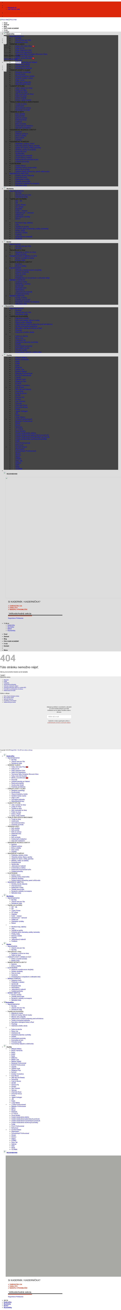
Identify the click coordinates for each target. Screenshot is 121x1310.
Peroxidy (18, 60)
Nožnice (18, 132)
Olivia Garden (20, 431)
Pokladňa (6, 683)
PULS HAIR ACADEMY (11, 28)
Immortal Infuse (21, 407)
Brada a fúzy (20, 260)
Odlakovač (19, 215)
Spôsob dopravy (8, 699)
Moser (17, 425)
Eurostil (18, 383)
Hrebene (18, 122)
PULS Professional (22, 443)
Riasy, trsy (19, 338)
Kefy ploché (20, 116)
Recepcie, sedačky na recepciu (27, 183)
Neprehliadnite (15, 36)
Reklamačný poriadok (10, 702)
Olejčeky (18, 209)
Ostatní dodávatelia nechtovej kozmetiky (31, 439)
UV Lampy (19, 207)
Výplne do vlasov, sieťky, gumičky (28, 148)
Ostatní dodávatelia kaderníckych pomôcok (32, 435)
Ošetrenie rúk (20, 340)
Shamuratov (20, 449)
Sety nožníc (19, 138)
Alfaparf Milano (21, 357)
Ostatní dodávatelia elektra (25, 433)
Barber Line (19, 369)
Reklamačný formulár (10, 690)
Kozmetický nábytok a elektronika (28, 352)
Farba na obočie (21, 336)
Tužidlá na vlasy (21, 92)
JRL (16, 413)
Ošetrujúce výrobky (22, 217)
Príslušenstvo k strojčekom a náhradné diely (32, 278)
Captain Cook (20, 379)
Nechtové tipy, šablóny (24, 223)
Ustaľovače (19, 106)
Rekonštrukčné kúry (23, 84)
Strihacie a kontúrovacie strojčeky (28, 270)
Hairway (18, 403)
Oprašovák (19, 286)
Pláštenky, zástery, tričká (24, 144)
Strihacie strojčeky (22, 169)
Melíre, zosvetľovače (23, 58)
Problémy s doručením (10, 700)
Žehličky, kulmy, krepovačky (25, 167)
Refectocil (19, 445)
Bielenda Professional (23, 373)
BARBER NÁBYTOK (16, 296)
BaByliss (18, 367)
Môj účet (6, 680)
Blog (5, 26)
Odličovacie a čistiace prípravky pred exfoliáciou (33, 324)
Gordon (18, 399)
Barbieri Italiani (21, 371)
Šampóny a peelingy (23, 72)
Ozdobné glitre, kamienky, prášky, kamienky (31, 229)
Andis (17, 361)
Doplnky (18, 140)
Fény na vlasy (20, 274)
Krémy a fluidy (20, 98)
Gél (16, 203)
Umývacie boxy (21, 177)
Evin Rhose (19, 387)
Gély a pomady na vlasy (24, 94)
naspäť (3, 675)
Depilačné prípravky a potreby (26, 342)
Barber (9, 242)
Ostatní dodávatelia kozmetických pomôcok (32, 437)
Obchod (6, 25)
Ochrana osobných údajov (11, 686)
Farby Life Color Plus (23, 46)
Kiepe (17, 415)
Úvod (5, 23)
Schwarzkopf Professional (25, 451)
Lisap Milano (20, 417)
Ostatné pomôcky (22, 162)
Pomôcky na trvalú (22, 110)
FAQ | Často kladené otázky (11, 696)
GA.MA (18, 395)
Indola (17, 409)
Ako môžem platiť (9, 697)
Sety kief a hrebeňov (23, 128)
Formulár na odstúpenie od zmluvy (13, 689)
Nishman (18, 427)
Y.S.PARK (18, 469)
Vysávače (19, 276)
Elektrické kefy (21, 120)
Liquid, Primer (20, 205)
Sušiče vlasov (20, 166)
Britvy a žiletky (20, 136)
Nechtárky (10, 189)
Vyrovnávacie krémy (23, 108)
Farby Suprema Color (23, 50)
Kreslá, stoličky (21, 298)
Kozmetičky (10, 306)
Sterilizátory (19, 290)
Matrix (17, 423)
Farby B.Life (20, 48)
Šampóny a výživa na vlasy (25, 252)
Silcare (18, 453)
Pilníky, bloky (20, 231)
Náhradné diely (21, 185)
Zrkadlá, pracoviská (22, 181)
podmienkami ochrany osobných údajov (59, 722)
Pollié (17, 441)
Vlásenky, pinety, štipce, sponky (27, 146)
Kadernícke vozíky (22, 179)
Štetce (17, 219)
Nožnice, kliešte (21, 233)
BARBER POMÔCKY (17, 280)
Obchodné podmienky (10, 684)
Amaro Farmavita (22, 359)
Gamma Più (19, 397)
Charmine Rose (21, 405)
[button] (5, 40)
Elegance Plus (20, 381)
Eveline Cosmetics (22, 385)
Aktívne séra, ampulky (23, 322)
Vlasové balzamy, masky (24, 76)
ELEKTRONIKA (15, 268)
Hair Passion (20, 401)
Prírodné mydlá (21, 350)
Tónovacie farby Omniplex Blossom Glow (31, 54)
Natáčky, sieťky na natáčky (25, 150)
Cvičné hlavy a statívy (23, 158)
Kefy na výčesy (21, 118)
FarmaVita (19, 391)
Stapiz (17, 457)
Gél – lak (18, 201)
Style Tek (18, 461)
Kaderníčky (10, 34)
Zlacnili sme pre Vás (23, 40)
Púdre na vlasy (21, 96)
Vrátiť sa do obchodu (10, 59)
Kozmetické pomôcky (23, 346)
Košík (5, 681)
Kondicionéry (20, 74)
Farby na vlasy (20, 254)
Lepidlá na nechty (22, 227)
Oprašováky (19, 154)
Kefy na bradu (20, 124)
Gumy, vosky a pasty (23, 100)
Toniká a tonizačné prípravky (26, 326)
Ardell (17, 363)
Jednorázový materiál (23, 156)
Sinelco (18, 455)
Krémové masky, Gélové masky (27, 320)
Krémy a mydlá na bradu (24, 258)
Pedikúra (18, 239)
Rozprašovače (20, 152)
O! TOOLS (19, 429)
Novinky (18, 38)
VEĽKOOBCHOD (12, 474)
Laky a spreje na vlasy (23, 88)
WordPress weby (22, 750)
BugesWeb (13, 750)
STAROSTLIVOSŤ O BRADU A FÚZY (23, 256)
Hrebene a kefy (21, 282)
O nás (6, 30)
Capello (18, 377)
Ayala (17, 365)
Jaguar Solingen (21, 411)
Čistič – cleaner (21, 211)
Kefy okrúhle (20, 114)
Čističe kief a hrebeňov (24, 126)
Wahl (17, 465)
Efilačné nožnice (21, 134)
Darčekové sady (21, 42)
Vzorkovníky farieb (22, 66)
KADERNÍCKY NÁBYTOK (19, 173)
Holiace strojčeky (22, 272)
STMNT (18, 459)
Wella (17, 467)
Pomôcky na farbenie (23, 68)
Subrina (18, 463)
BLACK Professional (23, 375)
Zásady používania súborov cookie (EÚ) (15, 687)
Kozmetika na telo (22, 348)
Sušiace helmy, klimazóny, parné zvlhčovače (32, 171)
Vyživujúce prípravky (23, 82)
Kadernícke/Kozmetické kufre (26, 160)
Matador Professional (23, 421)
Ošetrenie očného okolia (24, 332)
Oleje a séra (20, 80)
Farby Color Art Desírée (24, 56)
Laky (17, 225)
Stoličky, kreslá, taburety (24, 175)
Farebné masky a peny (24, 78)
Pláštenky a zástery (22, 284)
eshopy (30, 750)
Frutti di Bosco (21, 393)
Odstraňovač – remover (24, 213)
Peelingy (18, 330)
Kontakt (6, 646)
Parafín (18, 344)
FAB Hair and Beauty (23, 389)
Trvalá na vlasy (21, 104)
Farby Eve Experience (23, 52)
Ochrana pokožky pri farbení (26, 62)
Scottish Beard (21, 447)
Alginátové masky (22, 318)
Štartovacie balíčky (22, 64)
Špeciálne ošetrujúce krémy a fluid (28, 328)
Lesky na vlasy (21, 90)
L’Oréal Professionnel (23, 419)
